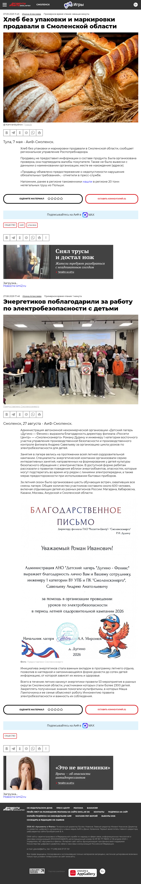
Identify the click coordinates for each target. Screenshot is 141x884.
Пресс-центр (63, 808)
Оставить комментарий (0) (112, 199)
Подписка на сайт (118, 812)
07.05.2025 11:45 (11, 14)
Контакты (99, 812)
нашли (87, 181)
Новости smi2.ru (14, 286)
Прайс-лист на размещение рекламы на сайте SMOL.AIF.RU (58, 812)
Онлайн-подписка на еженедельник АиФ (49, 816)
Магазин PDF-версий (86, 816)
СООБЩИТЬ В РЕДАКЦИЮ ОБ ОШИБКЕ (45, 820)
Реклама (78, 808)
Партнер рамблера (56, 871)
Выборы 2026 (108, 816)
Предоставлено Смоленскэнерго (21, 406)
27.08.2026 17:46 (11, 296)
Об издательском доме (39, 808)
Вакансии (92, 808)
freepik (28, 124)
